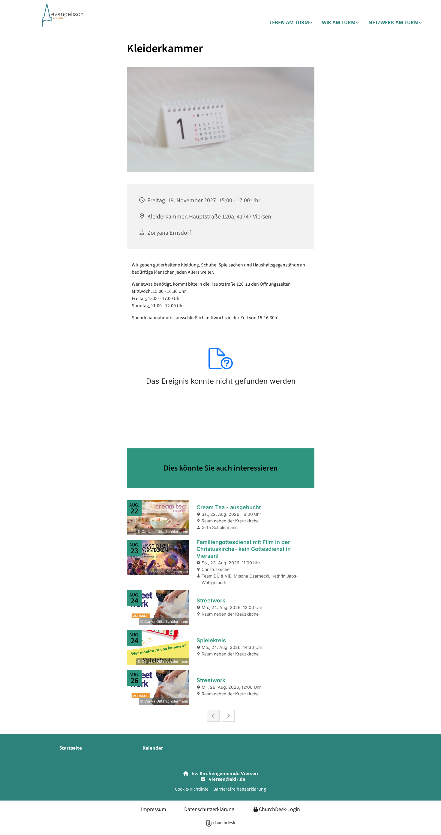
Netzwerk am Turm (393, 22)
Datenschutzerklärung (209, 809)
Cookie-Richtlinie (191, 789)
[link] (291, 23)
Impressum (153, 809)
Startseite (70, 748)
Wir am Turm (339, 22)
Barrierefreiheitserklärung (239, 789)
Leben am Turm (289, 22)
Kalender (152, 748)
